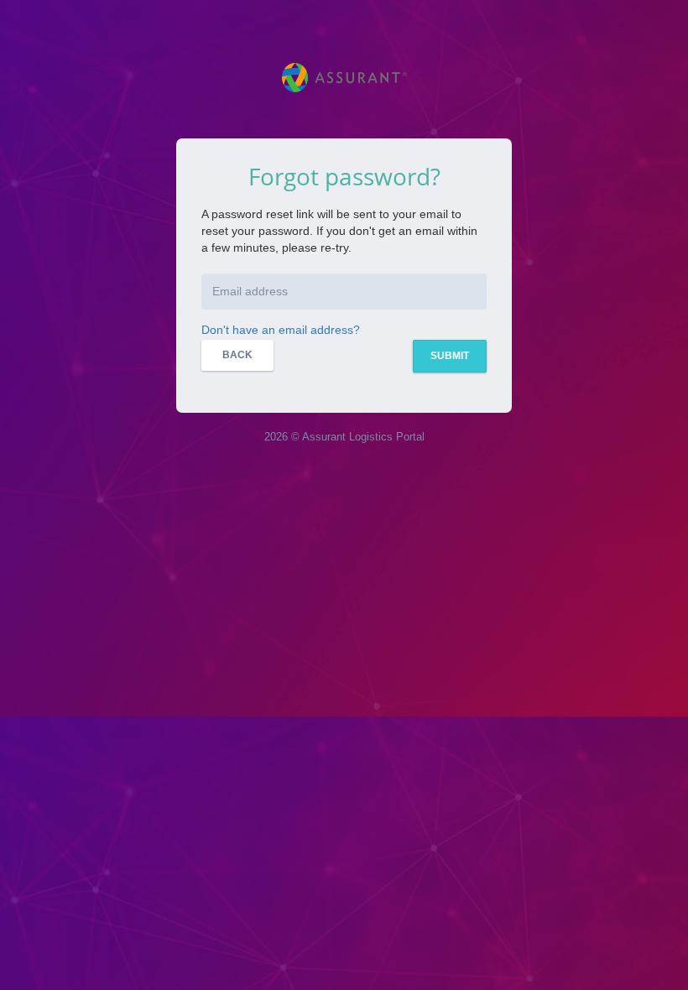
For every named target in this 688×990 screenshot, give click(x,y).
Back (237, 355)
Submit (449, 356)
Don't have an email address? (280, 329)
